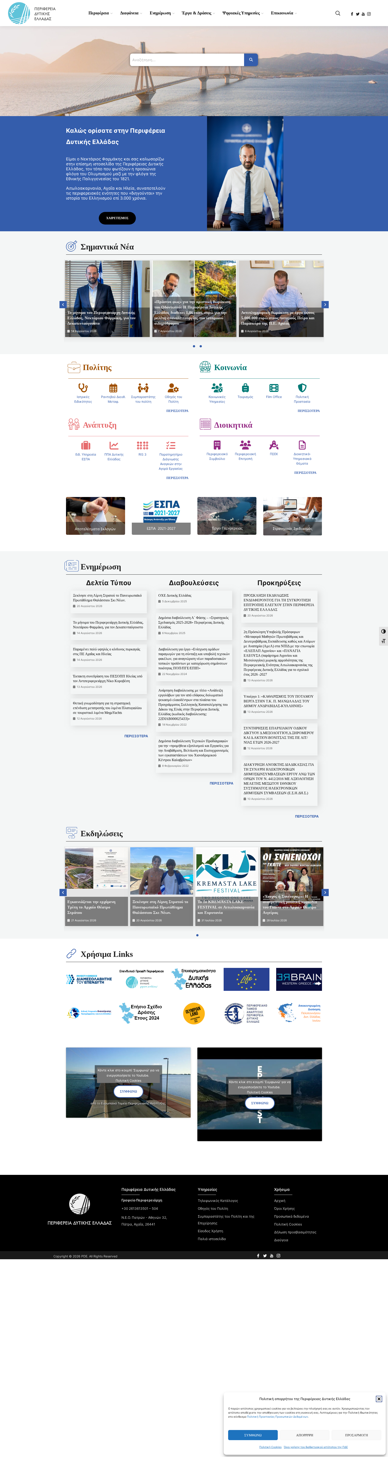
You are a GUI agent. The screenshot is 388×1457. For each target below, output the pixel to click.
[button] (379, 1399)
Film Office (274, 397)
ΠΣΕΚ (274, 454)
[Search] (251, 60)
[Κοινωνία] (205, 366)
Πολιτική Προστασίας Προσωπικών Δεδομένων (277, 1416)
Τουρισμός (245, 397)
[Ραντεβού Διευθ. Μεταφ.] (113, 387)
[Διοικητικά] (205, 424)
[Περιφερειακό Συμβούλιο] (217, 445)
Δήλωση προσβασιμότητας (295, 1232)
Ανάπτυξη (100, 424)
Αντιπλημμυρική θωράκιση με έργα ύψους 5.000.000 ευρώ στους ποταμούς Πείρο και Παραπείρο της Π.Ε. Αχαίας (278, 318)
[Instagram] (369, 12)
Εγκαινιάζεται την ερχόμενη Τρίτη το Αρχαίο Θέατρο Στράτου (91, 907)
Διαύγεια (281, 1240)
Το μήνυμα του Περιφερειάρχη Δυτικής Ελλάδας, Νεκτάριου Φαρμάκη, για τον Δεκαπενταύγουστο (101, 318)
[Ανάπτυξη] (73, 424)
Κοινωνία (230, 367)
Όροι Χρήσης (284, 1208)
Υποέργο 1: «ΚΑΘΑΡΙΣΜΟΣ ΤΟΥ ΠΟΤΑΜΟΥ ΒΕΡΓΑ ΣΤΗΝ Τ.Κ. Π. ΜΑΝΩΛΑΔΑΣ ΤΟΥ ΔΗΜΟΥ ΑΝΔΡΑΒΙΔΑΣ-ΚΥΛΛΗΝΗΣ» (278, 701)
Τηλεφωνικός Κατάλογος (218, 1200)
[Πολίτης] (73, 367)
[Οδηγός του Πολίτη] (173, 387)
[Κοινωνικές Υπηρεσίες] (217, 387)
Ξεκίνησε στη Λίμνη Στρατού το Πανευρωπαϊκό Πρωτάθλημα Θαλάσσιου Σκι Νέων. (160, 907)
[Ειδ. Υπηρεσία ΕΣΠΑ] (85, 445)
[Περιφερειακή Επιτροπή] (245, 445)
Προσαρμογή (356, 1435)
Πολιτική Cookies (270, 1447)
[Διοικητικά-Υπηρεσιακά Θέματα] (302, 445)
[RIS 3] (142, 445)
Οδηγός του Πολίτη (213, 1208)
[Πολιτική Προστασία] (302, 387)
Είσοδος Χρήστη (210, 1231)
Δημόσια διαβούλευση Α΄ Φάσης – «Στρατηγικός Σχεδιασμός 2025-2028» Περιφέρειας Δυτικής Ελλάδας (193, 622)
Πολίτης (97, 367)
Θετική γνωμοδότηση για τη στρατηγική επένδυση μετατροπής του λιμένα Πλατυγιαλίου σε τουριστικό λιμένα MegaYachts (107, 708)
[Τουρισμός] (245, 387)
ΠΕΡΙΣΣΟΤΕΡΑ (136, 736)
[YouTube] (363, 12)
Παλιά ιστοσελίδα (212, 1239)
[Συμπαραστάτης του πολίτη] (143, 387)
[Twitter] (358, 12)
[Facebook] (352, 12)
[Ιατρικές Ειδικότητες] (83, 387)
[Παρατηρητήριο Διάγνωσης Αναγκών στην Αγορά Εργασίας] (170, 445)
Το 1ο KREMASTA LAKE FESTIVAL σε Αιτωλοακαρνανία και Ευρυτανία (226, 907)
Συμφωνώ (253, 1435)
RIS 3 (142, 454)
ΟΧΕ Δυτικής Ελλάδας (174, 595)
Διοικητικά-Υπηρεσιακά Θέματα (302, 458)
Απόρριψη (304, 1435)
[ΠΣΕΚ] (273, 445)
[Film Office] (273, 387)
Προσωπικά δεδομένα (291, 1216)
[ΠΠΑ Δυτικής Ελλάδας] (114, 445)
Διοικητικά (233, 424)
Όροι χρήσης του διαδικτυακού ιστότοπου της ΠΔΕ (316, 1447)
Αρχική (279, 1200)
